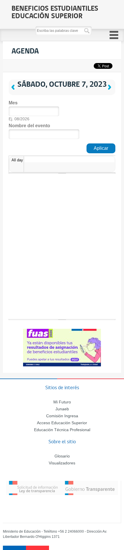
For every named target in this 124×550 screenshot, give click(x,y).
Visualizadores (62, 463)
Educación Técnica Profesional (62, 429)
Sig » (110, 77)
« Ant (20, 82)
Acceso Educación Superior (62, 422)
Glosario (62, 456)
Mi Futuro (62, 402)
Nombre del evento (29, 125)
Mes (13, 102)
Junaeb (62, 409)
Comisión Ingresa (62, 416)
